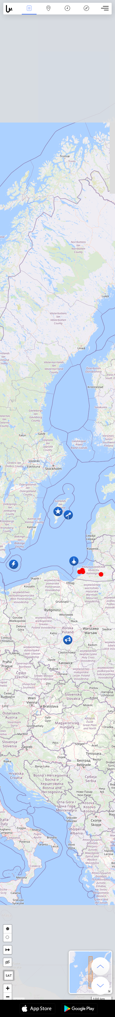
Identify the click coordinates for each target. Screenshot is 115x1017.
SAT (9, 976)
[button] (83, 572)
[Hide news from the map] (7, 962)
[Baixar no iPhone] (37, 1009)
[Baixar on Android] (79, 1009)
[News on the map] (11, 9)
